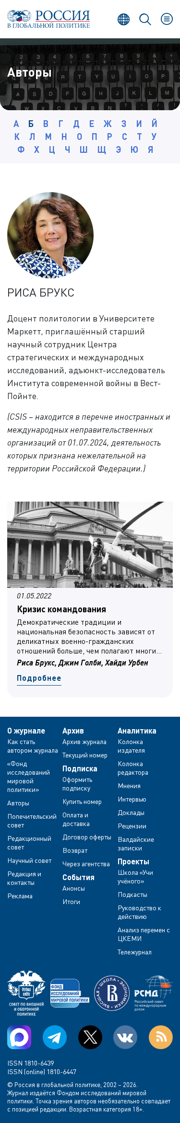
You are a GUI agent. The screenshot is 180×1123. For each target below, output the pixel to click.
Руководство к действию (139, 912)
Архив (73, 730)
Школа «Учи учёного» (135, 876)
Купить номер (82, 801)
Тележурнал (135, 952)
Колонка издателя (131, 745)
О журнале (26, 730)
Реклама (20, 896)
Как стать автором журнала (32, 745)
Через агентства (86, 863)
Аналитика (137, 730)
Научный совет (29, 860)
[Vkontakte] (125, 1037)
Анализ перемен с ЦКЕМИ (144, 934)
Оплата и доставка (76, 819)
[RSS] (161, 1037)
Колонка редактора (133, 767)
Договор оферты (86, 837)
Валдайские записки (136, 843)
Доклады (131, 812)
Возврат (74, 850)
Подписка (79, 768)
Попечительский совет (32, 820)
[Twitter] (90, 1037)
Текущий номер (85, 755)
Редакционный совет (29, 842)
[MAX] (19, 1037)
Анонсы (73, 888)
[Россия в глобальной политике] (48, 19)
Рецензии (132, 826)
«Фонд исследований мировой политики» (28, 776)
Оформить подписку (77, 783)
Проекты (133, 861)
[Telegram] (55, 1037)
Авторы (18, 803)
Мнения (129, 785)
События (78, 877)
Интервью (132, 799)
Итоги (71, 901)
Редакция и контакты (24, 878)
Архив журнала (84, 741)
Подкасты (132, 894)
